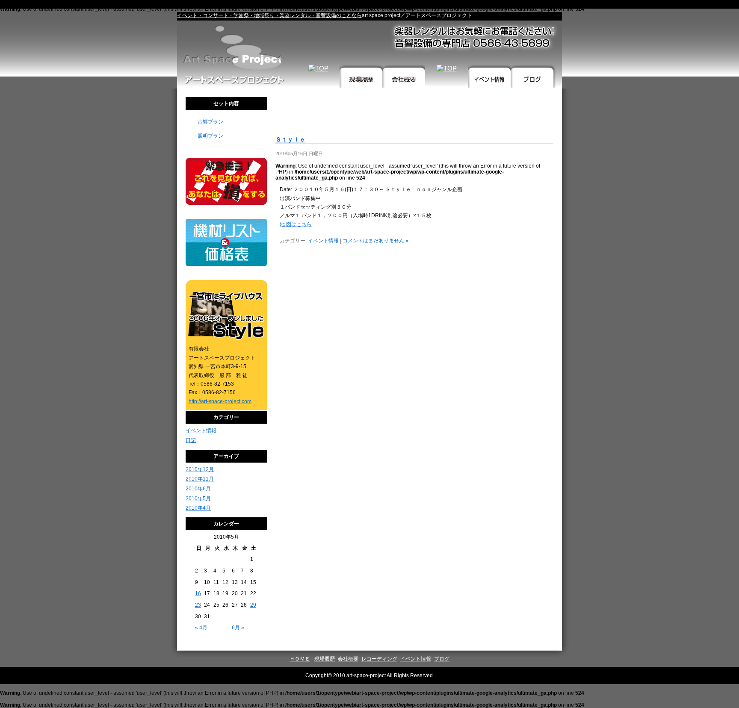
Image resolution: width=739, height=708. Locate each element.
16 (198, 593)
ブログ (441, 659)
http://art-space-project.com (220, 401)
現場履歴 (324, 659)
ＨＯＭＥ (300, 659)
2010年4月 (198, 508)
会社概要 (348, 659)
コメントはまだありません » (375, 241)
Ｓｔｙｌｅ (290, 139)
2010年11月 (200, 479)
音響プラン (210, 122)
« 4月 (201, 628)
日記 (191, 440)
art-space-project (366, 675)
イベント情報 (201, 431)
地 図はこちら (296, 224)
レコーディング (379, 659)
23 (198, 605)
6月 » (238, 628)
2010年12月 (200, 469)
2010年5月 (198, 499)
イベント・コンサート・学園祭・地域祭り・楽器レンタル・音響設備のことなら (269, 15)
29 (253, 605)
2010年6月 (198, 489)
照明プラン (210, 136)
